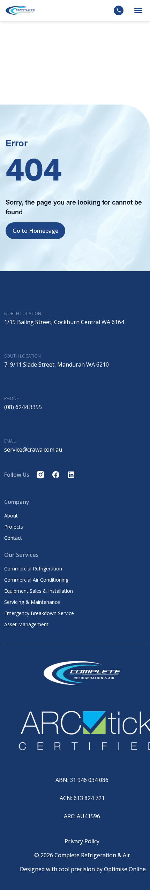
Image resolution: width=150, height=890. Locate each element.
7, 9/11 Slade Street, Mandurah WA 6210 (56, 364)
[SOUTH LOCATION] (8, 340)
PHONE (11, 398)
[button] (138, 10)
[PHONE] (8, 382)
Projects (13, 527)
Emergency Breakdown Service (39, 613)
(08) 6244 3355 (23, 407)
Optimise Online (125, 869)
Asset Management (26, 624)
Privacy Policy (82, 841)
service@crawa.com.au (33, 449)
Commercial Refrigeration (33, 568)
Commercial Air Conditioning (36, 580)
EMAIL (10, 441)
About (11, 516)
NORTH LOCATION (22, 313)
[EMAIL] (8, 425)
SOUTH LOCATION (22, 356)
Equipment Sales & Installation (38, 591)
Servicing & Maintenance (32, 602)
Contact (13, 538)
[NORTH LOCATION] (8, 297)
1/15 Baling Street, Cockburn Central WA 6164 (64, 322)
